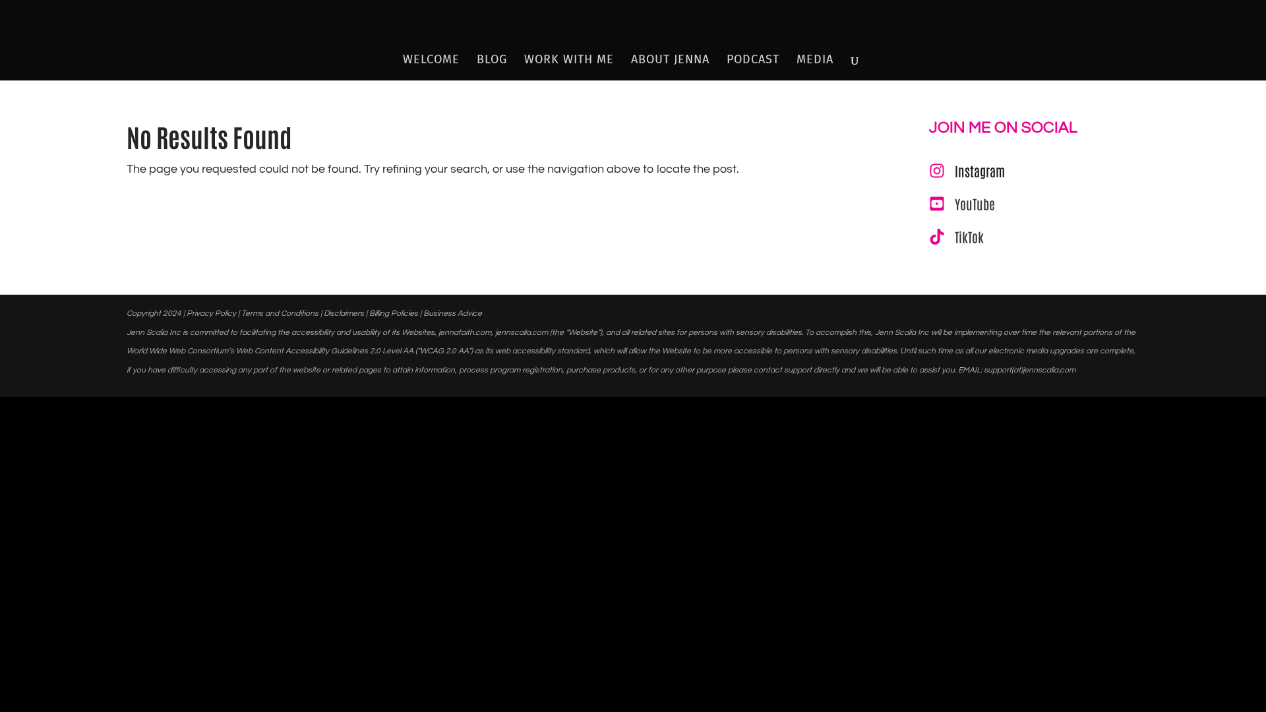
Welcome (431, 61)
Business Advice (452, 313)
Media (815, 61)
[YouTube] (962, 204)
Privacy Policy (211, 313)
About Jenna (670, 61)
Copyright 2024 (154, 313)
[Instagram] (967, 171)
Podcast (753, 61)
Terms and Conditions (279, 313)
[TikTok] (956, 236)
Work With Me (569, 61)
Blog (492, 61)
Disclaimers (344, 313)
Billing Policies (393, 313)
